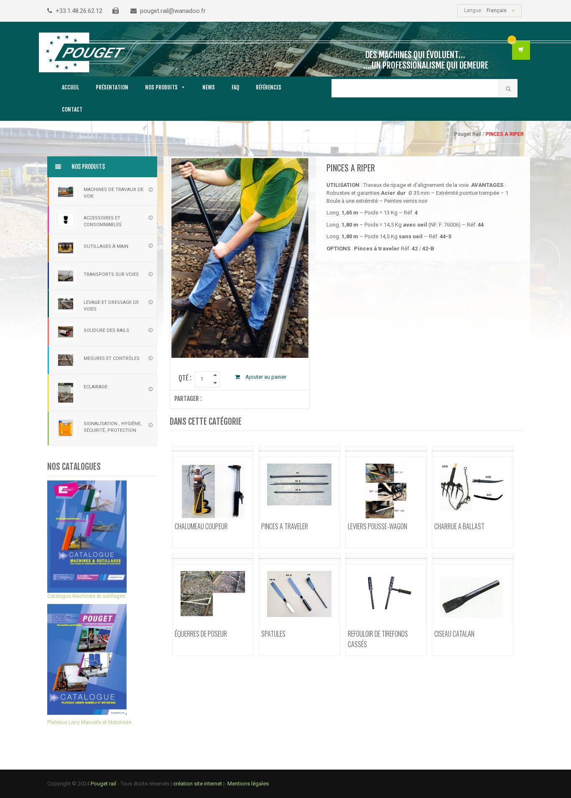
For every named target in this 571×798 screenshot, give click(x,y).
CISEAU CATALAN (454, 634)
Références (268, 87)
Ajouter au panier (265, 377)
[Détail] (211, 539)
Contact (72, 109)
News (208, 87)
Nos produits (161, 87)
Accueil (70, 87)
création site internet (198, 783)
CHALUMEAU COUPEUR (201, 526)
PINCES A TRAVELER (284, 526)
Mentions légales (248, 783)
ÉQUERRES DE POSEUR (201, 634)
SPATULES (273, 634)
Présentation (112, 87)
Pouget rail (103, 783)
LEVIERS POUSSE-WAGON (377, 526)
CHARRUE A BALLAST (459, 526)
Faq (235, 87)
